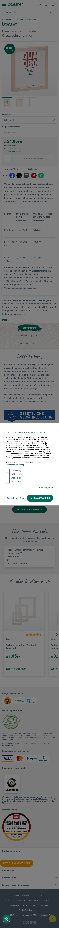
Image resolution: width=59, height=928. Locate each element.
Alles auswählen (40, 498)
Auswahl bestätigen (16, 498)
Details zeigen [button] (43, 487)
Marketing (16, 481)
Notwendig (16, 470)
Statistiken (16, 478)
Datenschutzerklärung (15, 465)
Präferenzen (16, 474)
